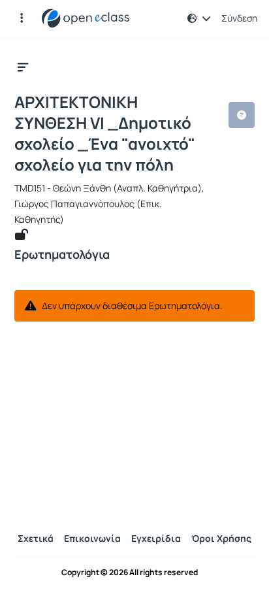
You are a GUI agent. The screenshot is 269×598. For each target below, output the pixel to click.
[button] (21, 18)
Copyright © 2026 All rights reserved (129, 572)
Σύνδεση (239, 18)
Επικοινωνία (92, 538)
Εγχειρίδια (156, 538)
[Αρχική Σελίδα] (85, 18)
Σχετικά (36, 538)
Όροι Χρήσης (221, 538)
